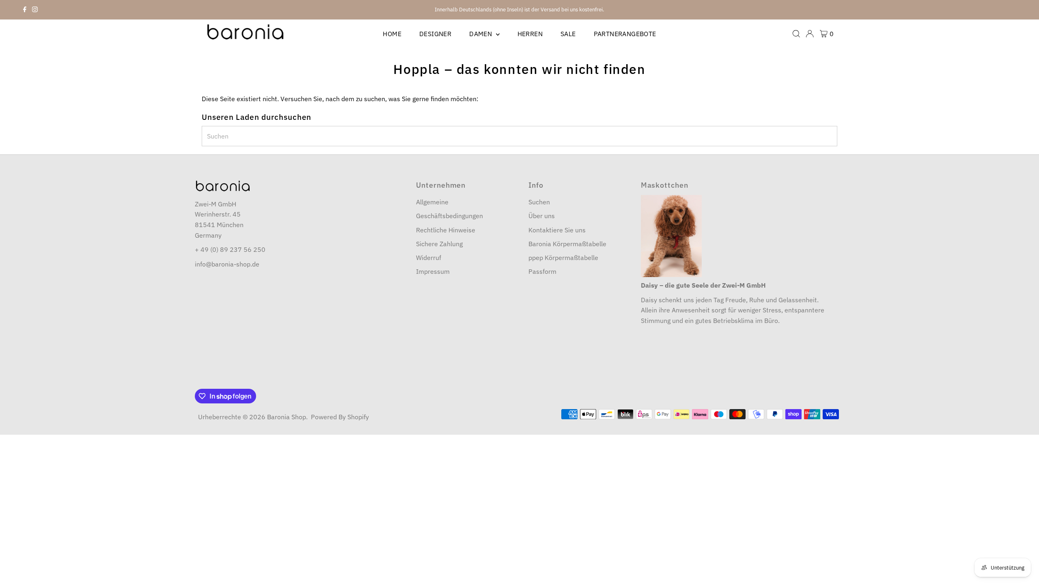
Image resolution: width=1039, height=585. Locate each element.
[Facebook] (24, 10)
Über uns (541, 216)
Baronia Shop (286, 417)
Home (392, 34)
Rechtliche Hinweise (445, 230)
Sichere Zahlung (439, 244)
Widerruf (428, 258)
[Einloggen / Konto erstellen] (809, 33)
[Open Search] (796, 33)
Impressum (433, 271)
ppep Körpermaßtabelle (563, 258)
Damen (481, 34)
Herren (530, 34)
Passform (542, 271)
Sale (568, 34)
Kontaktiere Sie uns (557, 230)
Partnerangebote (625, 34)
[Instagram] (35, 10)
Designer (435, 34)
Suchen (539, 202)
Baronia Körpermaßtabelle (567, 244)
